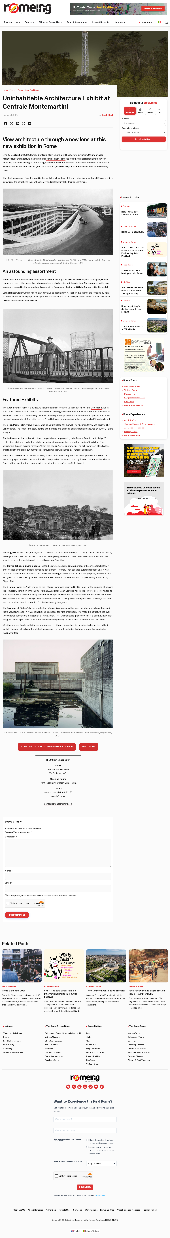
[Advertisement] (143, 172)
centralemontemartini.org (58, 804)
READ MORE (88, 747)
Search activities (142, 139)
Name (8, 871)
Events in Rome (16, 90)
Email (8, 883)
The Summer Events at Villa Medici (105, 990)
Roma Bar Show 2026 (132, 232)
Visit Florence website (128, 1210)
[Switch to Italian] (159, 22)
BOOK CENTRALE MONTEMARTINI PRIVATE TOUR (47, 747)
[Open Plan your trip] (19, 22)
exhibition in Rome (55, 159)
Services (77, 1210)
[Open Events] (33, 22)
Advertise (51, 1210)
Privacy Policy (100, 1195)
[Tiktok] (102, 1087)
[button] (6, 123)
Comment (11, 837)
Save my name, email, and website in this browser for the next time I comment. (42, 896)
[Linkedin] (79, 1087)
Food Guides (128, 265)
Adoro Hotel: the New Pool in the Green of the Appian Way (132, 291)
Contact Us (19, 1210)
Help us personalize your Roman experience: (67, 1139)
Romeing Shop (107, 1210)
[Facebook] (68, 1087)
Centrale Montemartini (50, 155)
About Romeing (35, 1210)
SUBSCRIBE (85, 1187)
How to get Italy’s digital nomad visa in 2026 (131, 309)
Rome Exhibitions (31, 90)
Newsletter (65, 1210)
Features (126, 206)
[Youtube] (96, 1087)
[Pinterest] (85, 1087)
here (63, 796)
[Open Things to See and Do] (62, 22)
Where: (125, 119)
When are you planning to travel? (68, 1161)
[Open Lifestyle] (124, 22)
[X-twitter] (74, 1087)
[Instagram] (90, 1087)
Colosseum (96, 408)
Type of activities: (130, 128)
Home (5, 90)
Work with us (91, 1210)
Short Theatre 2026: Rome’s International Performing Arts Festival (60, 993)
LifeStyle (126, 282)
